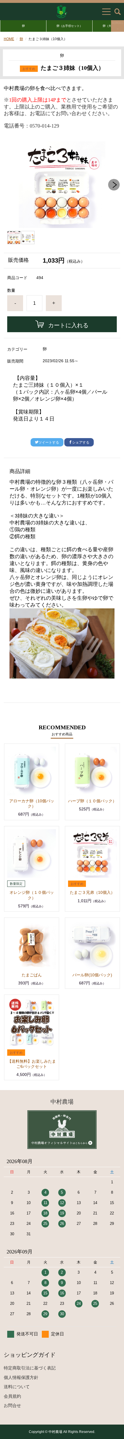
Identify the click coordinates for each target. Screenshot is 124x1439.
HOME (9, 39)
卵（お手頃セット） (69, 25)
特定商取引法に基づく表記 (30, 1367)
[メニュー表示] (106, 11)
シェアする (80, 442)
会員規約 (12, 1396)
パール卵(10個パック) (92, 975)
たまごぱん (32, 975)
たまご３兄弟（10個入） (92, 892)
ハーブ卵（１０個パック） (92, 801)
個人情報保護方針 (21, 1377)
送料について (17, 1386)
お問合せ (12, 1405)
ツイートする (48, 442)
